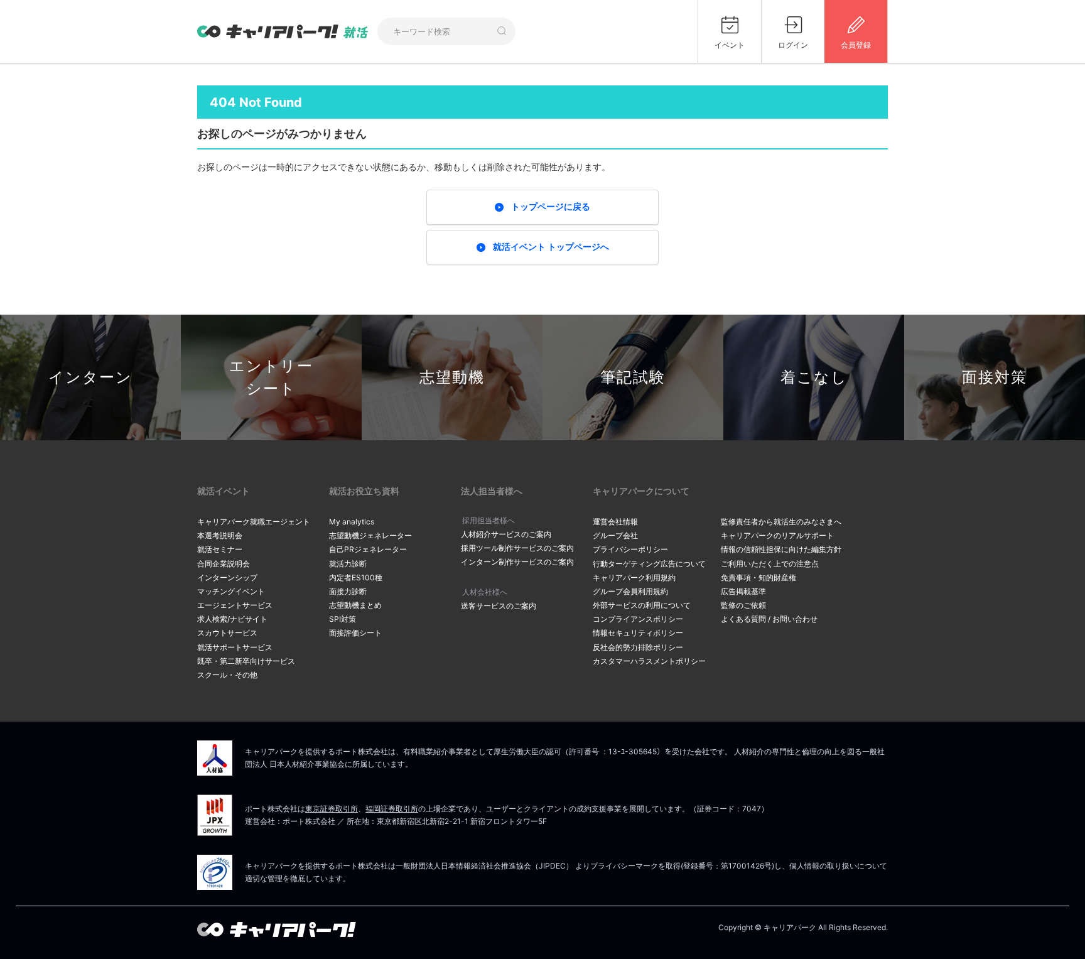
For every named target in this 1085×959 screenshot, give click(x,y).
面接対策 (994, 377)
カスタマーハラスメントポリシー (649, 661)
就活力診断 (348, 563)
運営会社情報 (615, 521)
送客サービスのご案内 (498, 605)
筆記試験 (633, 377)
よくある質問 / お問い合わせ (769, 619)
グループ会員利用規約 (630, 591)
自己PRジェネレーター (368, 549)
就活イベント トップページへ (551, 246)
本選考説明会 (219, 535)
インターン (90, 377)
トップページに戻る (550, 206)
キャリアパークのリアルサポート (777, 535)
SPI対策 (342, 619)
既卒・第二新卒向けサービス (246, 661)
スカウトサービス (227, 632)
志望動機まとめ (355, 605)
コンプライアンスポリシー (638, 619)
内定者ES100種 (355, 577)
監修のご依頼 (743, 605)
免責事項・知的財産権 (758, 577)
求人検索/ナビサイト (232, 619)
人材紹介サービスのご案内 (506, 534)
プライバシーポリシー (630, 549)
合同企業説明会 (223, 563)
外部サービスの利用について (642, 605)
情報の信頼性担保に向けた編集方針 (781, 549)
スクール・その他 (227, 675)
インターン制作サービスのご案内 (517, 561)
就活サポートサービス (235, 647)
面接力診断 (348, 591)
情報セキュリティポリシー (638, 632)
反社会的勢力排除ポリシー (638, 647)
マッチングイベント (231, 591)
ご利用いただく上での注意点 (770, 563)
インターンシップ (227, 577)
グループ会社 (615, 535)
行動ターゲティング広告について (649, 563)
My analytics (351, 521)
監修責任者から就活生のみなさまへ (781, 521)
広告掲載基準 (743, 591)
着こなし (814, 377)
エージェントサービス (235, 605)
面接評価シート (355, 632)
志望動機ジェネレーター (370, 535)
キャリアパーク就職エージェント (253, 521)
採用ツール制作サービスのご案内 (517, 548)
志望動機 (452, 377)
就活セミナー (219, 549)
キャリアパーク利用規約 (634, 577)
